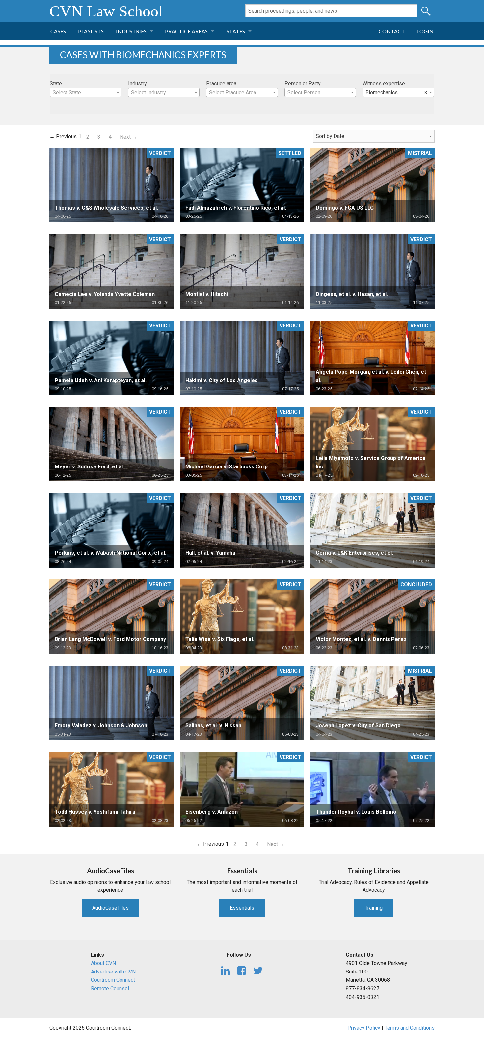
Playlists (91, 31)
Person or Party (302, 83)
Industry (137, 83)
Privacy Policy (363, 1028)
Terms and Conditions (410, 1028)
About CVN (103, 963)
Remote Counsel (110, 988)
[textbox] (85, 92)
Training (374, 908)
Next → (128, 137)
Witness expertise (384, 83)
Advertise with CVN (113, 972)
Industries (131, 31)
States (236, 31)
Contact (392, 31)
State (56, 83)
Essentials (242, 908)
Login (425, 31)
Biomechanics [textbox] (396, 92)
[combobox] (85, 92)
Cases (58, 31)
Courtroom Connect (113, 980)
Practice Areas (186, 31)
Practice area (221, 83)
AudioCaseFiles (110, 908)
